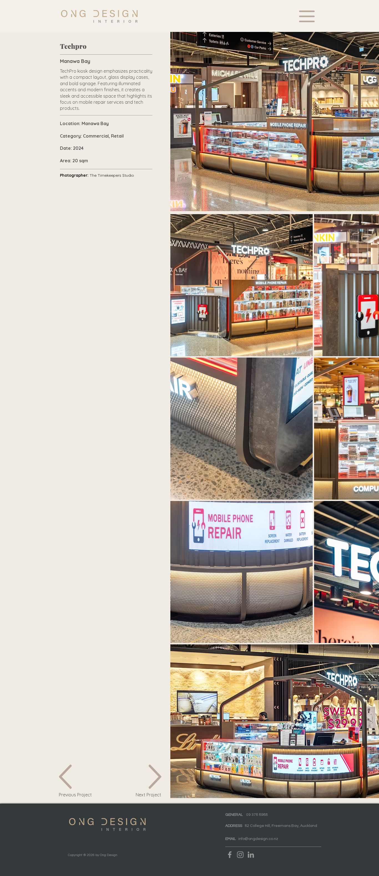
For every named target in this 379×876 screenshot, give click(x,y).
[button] (307, 16)
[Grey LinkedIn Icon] (250, 854)
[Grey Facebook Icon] (229, 854)
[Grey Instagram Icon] (240, 854)
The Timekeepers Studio (112, 175)
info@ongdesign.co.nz (258, 839)
